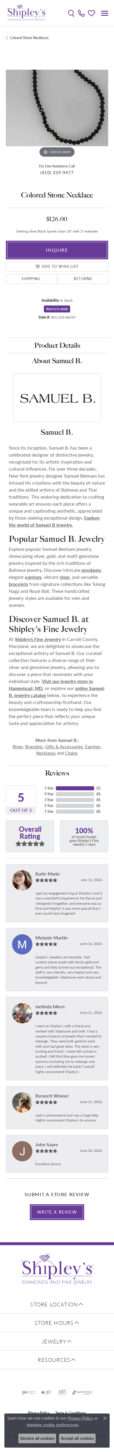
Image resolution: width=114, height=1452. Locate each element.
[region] (57, 108)
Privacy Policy (80, 1418)
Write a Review (57, 1212)
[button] (71, 13)
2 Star (48, 805)
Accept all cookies (77, 1438)
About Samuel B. (57, 361)
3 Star (48, 799)
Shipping (31, 278)
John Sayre (46, 1144)
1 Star (48, 811)
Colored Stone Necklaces (29, 37)
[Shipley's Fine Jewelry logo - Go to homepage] (26, 13)
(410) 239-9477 (57, 172)
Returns (83, 278)
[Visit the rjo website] (62, 1392)
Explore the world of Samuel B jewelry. (54, 521)
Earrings (93, 746)
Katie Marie (47, 873)
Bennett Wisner (52, 1095)
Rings (18, 746)
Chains (71, 753)
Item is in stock (57, 309)
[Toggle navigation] (104, 13)
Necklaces (46, 753)
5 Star (48, 788)
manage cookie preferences (52, 1424)
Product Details (57, 345)
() (98, 788)
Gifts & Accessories (64, 746)
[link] (81, 13)
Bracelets (34, 746)
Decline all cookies (37, 1438)
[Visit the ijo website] (28, 1392)
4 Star (48, 793)
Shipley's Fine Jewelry (38, 639)
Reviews (57, 773)
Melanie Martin (51, 937)
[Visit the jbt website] (46, 1392)
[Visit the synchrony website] (82, 1392)
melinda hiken (50, 1006)
